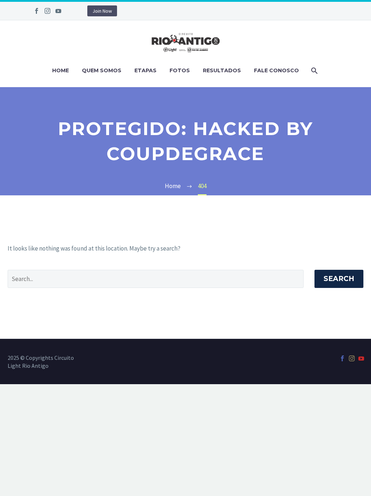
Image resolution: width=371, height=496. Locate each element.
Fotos (180, 70)
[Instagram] (47, 11)
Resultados (222, 70)
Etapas (145, 70)
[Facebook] (36, 11)
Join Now (102, 11)
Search (339, 279)
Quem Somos (101, 70)
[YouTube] (58, 11)
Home (60, 70)
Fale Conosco (276, 70)
